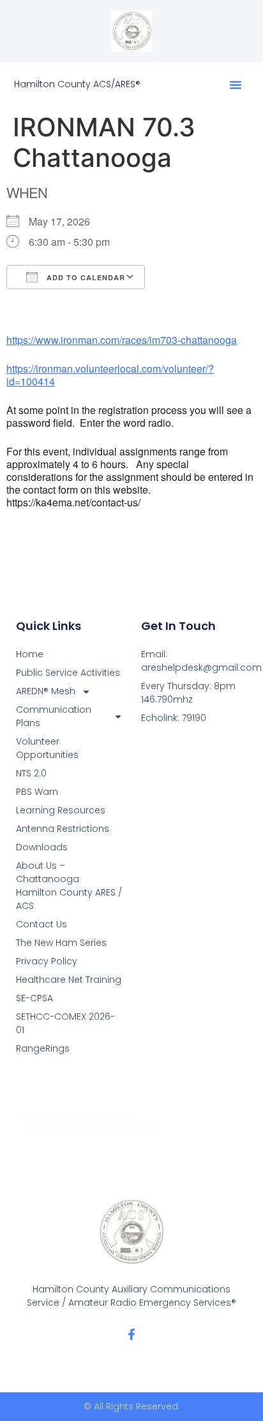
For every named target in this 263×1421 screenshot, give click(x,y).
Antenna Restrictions (62, 828)
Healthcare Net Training (68, 979)
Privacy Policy (46, 961)
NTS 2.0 (31, 773)
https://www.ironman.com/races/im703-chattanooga (121, 339)
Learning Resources (60, 810)
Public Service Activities (68, 672)
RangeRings (43, 1048)
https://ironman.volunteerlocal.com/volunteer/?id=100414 (110, 375)
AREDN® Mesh (45, 691)
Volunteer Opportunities (47, 748)
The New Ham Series (61, 942)
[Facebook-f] (131, 1334)
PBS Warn (37, 791)
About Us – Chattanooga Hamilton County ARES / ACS (69, 885)
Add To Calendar (84, 277)
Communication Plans (53, 716)
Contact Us (41, 924)
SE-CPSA (34, 998)
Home (29, 654)
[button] (235, 84)
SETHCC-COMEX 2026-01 (65, 1023)
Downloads (42, 847)
